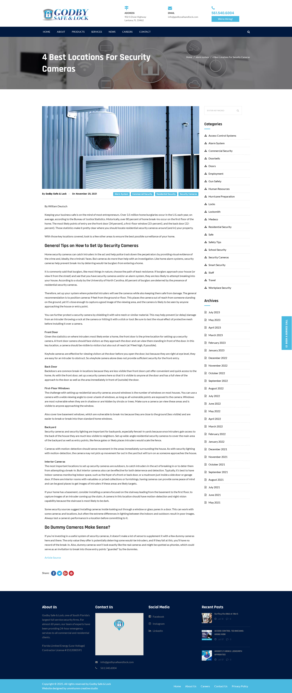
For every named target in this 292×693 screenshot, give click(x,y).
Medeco (213, 219)
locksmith (215, 211)
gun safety (215, 181)
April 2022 (215, 418)
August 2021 (216, 479)
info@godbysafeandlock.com (117, 662)
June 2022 (215, 403)
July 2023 (214, 312)
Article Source (53, 557)
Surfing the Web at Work (226, 614)
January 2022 (216, 441)
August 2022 (216, 388)
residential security (166, 194)
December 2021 (218, 449)
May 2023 (214, 319)
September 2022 (218, 380)
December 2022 (218, 357)
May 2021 (214, 502)
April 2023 (215, 327)
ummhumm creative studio (82, 688)
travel (212, 280)
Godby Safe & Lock (56, 194)
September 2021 (218, 472)
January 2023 (216, 350)
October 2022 (217, 373)
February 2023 (217, 342)
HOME (46, 31)
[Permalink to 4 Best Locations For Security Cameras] (120, 187)
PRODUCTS (78, 31)
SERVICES (96, 31)
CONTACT (145, 31)
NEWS (112, 31)
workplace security (220, 287)
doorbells (214, 158)
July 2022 (214, 395)
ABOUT (61, 31)
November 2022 (218, 365)
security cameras (188, 194)
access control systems (222, 135)
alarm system (202, 57)
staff (211, 272)
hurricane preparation (222, 196)
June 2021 (215, 494)
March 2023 (216, 335)
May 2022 (214, 411)
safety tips (215, 242)
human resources (219, 188)
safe (211, 234)
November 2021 (218, 456)
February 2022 (217, 434)
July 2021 (214, 487)
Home (189, 57)
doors (212, 166)
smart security (217, 264)
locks (212, 204)
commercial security (142, 194)
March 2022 (216, 426)
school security (217, 249)
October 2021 (217, 464)
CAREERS (127, 31)
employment (216, 173)
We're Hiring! (225, 18)
